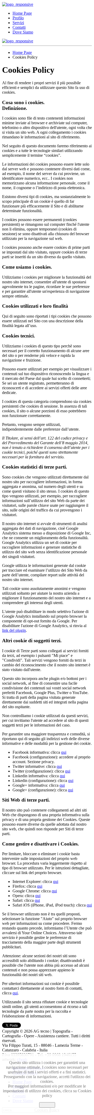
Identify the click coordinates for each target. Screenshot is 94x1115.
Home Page (22, 13)
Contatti (19, 27)
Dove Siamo (23, 32)
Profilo (18, 18)
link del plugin (14, 630)
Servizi (18, 22)
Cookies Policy (47, 1110)
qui (63, 752)
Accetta (47, 1105)
